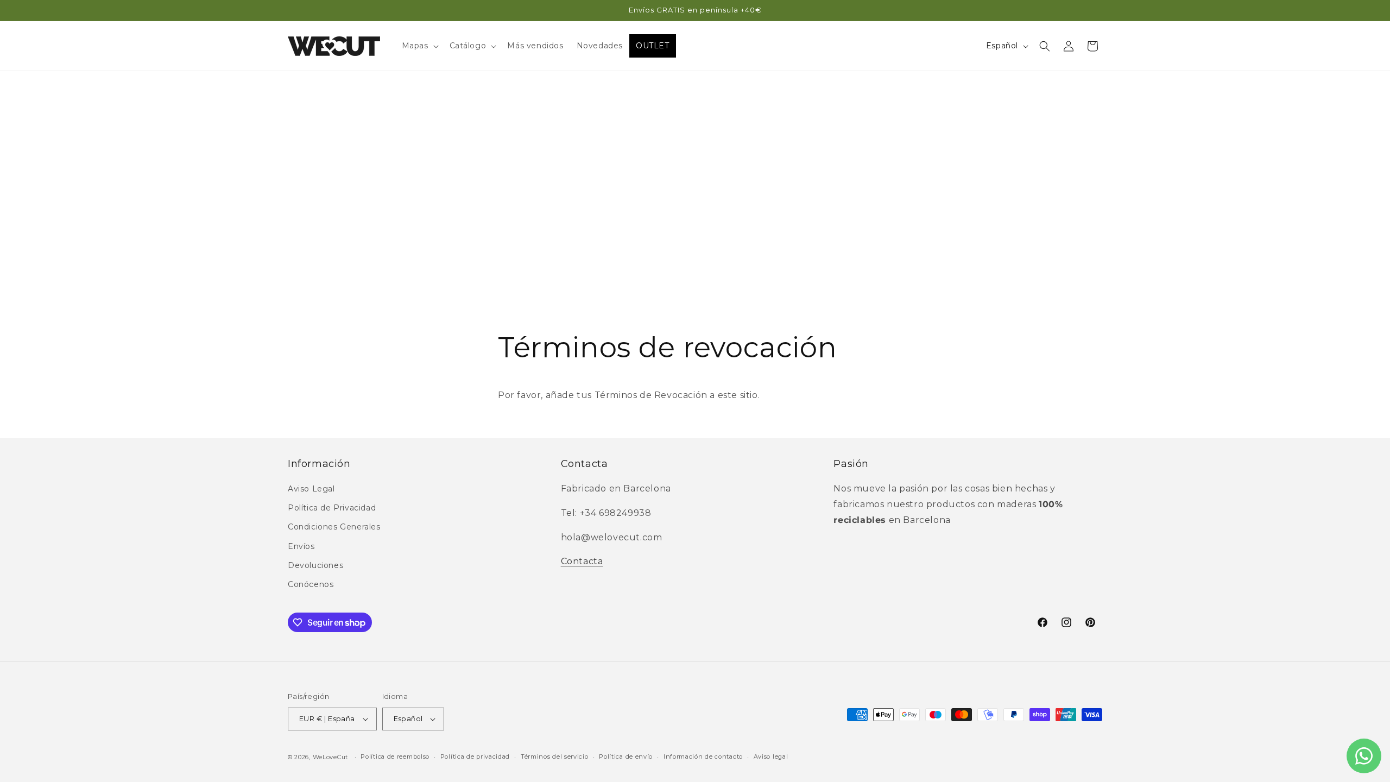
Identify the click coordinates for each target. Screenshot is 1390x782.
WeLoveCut (330, 757)
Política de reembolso (395, 756)
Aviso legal (771, 756)
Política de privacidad (475, 756)
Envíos (301, 546)
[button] (419, 45)
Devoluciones (315, 565)
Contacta (582, 561)
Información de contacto (703, 756)
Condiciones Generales (334, 527)
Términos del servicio (555, 756)
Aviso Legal (311, 489)
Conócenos (310, 584)
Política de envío (626, 756)
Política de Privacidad (332, 508)
